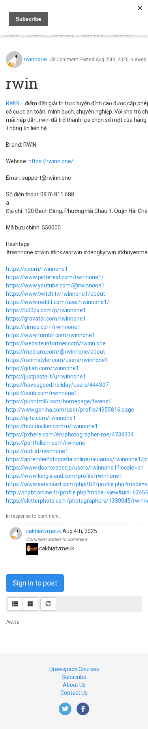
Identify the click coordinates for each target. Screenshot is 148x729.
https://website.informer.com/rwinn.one (56, 343)
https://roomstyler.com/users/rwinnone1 (57, 360)
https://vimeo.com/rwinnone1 (43, 327)
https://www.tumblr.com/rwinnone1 (50, 335)
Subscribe (74, 677)
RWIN (12, 103)
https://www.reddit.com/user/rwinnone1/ (57, 302)
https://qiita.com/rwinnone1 (41, 418)
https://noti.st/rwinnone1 (37, 451)
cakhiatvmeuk (43, 531)
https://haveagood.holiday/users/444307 (57, 385)
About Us (74, 685)
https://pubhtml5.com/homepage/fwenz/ (58, 401)
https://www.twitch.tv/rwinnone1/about (55, 294)
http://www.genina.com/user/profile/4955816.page (70, 409)
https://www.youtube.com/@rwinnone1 (55, 285)
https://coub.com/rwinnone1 (41, 393)
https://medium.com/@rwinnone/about (55, 352)
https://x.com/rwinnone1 (37, 269)
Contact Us (74, 693)
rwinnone (35, 59)
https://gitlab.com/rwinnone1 (42, 368)
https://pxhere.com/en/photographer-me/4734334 (70, 434)
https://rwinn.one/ (50, 161)
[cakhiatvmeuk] (15, 533)
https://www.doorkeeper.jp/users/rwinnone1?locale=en (75, 467)
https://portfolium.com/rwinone (45, 443)
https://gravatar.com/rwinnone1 (46, 318)
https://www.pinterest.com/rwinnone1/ (55, 277)
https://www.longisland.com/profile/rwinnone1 (64, 476)
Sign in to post (35, 583)
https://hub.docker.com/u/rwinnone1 (52, 426)
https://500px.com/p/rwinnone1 (46, 310)
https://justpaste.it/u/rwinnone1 (46, 376)
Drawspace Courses (74, 669)
